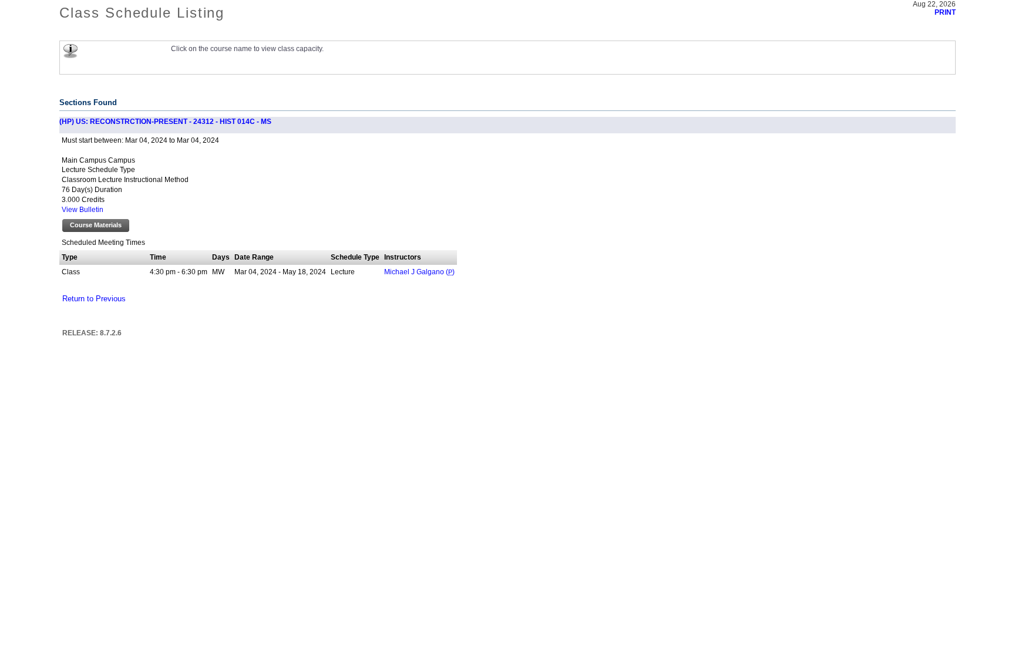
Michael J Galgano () (419, 271)
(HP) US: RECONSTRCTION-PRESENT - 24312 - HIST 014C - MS (165, 121)
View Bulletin (82, 209)
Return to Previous (94, 299)
